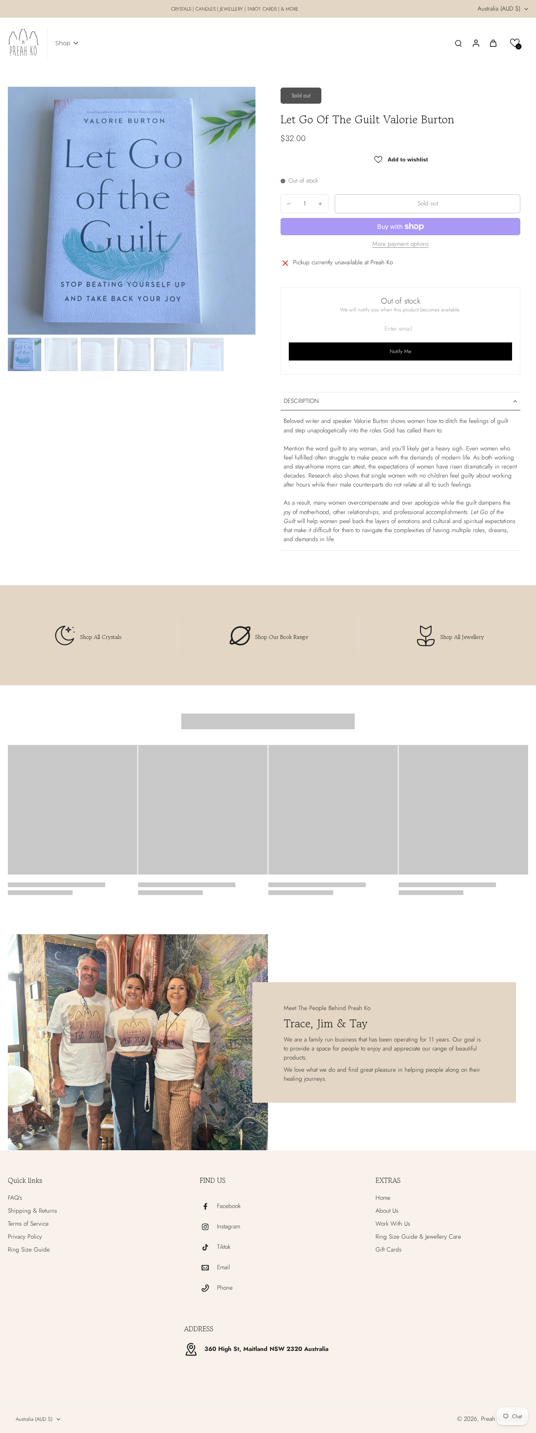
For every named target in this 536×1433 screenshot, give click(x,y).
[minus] (289, 204)
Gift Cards (388, 1250)
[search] (458, 43)
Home (383, 1198)
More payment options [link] (400, 244)
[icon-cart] (492, 43)
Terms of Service (28, 1224)
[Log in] (475, 43)
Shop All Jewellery (462, 637)
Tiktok (223, 1247)
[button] (515, 43)
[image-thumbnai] (24, 354)
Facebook (229, 1206)
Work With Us (393, 1224)
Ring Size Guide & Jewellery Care (418, 1237)
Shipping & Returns (32, 1211)
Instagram (228, 1227)
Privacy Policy (25, 1237)
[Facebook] (208, 1206)
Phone (225, 1288)
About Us (387, 1211)
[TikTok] (208, 1247)
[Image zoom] (131, 211)
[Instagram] (208, 1226)
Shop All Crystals (100, 637)
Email (223, 1267)
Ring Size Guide (29, 1250)
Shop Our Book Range (281, 637)
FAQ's (15, 1198)
